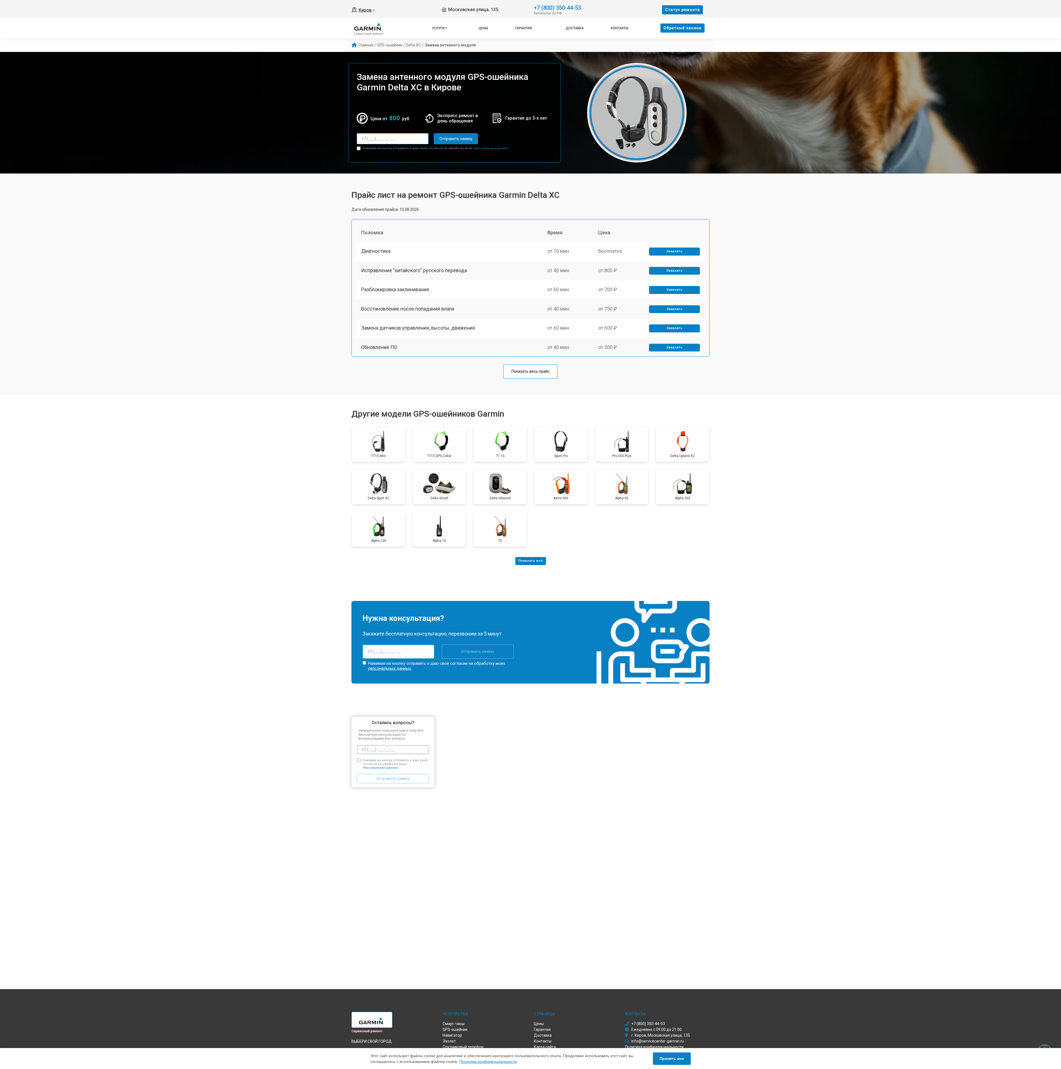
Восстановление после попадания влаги (407, 309)
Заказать (674, 251)
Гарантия (523, 28)
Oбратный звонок (682, 28)
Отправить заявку (455, 138)
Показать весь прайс (530, 371)
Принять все (672, 1058)
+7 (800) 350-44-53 (557, 7)
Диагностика (375, 251)
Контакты (619, 28)
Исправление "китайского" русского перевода (414, 270)
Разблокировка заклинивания (395, 289)
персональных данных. (491, 148)
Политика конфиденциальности (488, 1061)
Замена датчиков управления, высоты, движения (418, 328)
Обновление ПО (379, 347)
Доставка (575, 28)
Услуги (438, 28)
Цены (483, 28)
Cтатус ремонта (682, 9)
